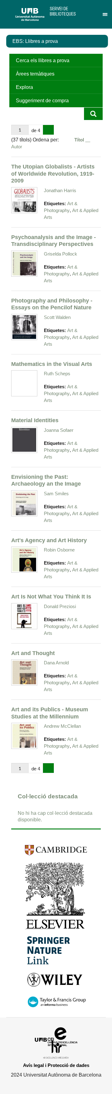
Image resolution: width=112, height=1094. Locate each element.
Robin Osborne (59, 549)
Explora (24, 87)
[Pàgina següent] (48, 130)
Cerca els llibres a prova (42, 60)
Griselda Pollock (60, 253)
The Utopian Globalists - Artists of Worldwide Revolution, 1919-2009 (53, 173)
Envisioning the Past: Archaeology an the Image (46, 480)
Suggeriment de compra (42, 100)
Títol (79, 139)
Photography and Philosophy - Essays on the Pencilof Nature (51, 304)
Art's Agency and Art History (49, 540)
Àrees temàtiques (35, 73)
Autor (16, 146)
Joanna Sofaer (58, 430)
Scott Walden (57, 317)
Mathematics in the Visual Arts (51, 364)
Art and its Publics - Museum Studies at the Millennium (49, 713)
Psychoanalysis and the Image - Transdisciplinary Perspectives (53, 240)
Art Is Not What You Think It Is (51, 596)
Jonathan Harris (60, 190)
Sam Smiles (56, 493)
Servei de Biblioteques (63, 11)
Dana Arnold (56, 662)
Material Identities (34, 420)
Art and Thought (33, 653)
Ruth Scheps (57, 373)
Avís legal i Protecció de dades (56, 1065)
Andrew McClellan (62, 726)
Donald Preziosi (60, 606)
